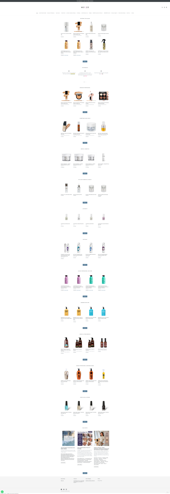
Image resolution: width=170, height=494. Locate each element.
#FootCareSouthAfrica (80, 460)
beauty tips (100, 457)
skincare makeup (101, 462)
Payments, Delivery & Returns (90, 480)
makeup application (97, 461)
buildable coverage (105, 457)
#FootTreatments (80, 462)
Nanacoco (106, 461)
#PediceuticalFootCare (86, 462)
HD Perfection (101, 459)
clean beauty (96, 458)
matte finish (102, 461)
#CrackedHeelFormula (88, 458)
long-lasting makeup (103, 460)
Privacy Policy (100, 480)
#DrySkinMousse (88, 459)
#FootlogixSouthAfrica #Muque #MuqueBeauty (84, 461)
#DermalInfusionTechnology (81, 459)
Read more (63, 462)
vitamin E (105, 463)
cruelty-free (100, 458)
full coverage (96, 459)
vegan (102, 463)
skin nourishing (96, 462)
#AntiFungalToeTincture (80, 458)
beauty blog (95, 457)
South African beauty (97, 463)
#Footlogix (86, 460)
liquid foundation (96, 460)
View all (85, 61)
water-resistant (96, 464)
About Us (62, 480)
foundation (104, 458)
